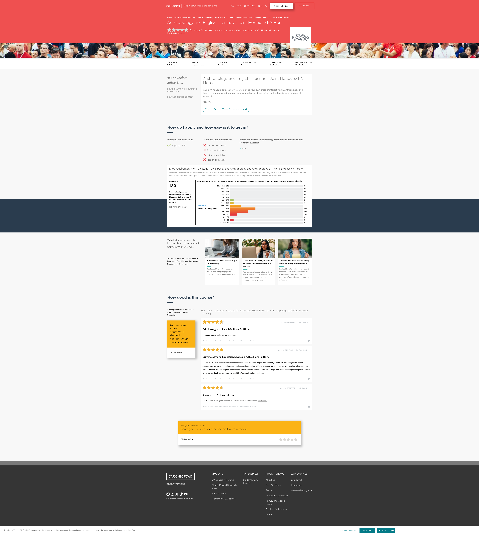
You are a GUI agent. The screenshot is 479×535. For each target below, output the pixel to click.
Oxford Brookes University (185, 17)
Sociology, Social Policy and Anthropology (222, 17)
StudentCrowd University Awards (224, 487)
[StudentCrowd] (173, 6)
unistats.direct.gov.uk (301, 490)
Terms (269, 490)
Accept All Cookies (386, 530)
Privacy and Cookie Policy (275, 502)
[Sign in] (266, 6)
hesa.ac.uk (296, 485)
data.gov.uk (296, 480)
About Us (270, 480)
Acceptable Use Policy (277, 495)
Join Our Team (273, 485)
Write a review (176, 352)
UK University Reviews (223, 480)
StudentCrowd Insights (250, 481)
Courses (200, 17)
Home (170, 17)
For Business (304, 6)
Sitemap (270, 514)
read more (208, 102)
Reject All (367, 530)
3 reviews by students (175, 33)
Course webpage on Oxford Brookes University (224, 109)
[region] (239, 530)
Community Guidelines (224, 498)
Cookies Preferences (276, 509)
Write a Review (282, 6)
